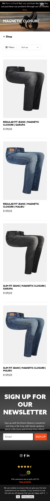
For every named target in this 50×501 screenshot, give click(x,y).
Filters (11, 47)
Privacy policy (27, 497)
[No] (47, 493)
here (25, 9)
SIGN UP (41, 437)
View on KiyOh (25, 482)
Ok (18, 497)
